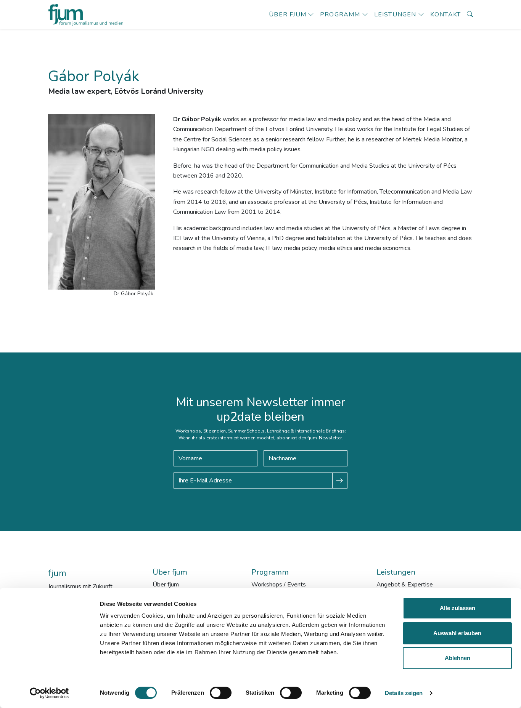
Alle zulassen (457, 608)
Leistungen (395, 14)
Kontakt (445, 14)
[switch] (221, 693)
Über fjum (287, 14)
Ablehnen (457, 658)
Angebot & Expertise (404, 584)
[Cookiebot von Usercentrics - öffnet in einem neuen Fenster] (49, 693)
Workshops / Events (278, 584)
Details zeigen (404, 693)
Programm (340, 14)
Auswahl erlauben (457, 633)
